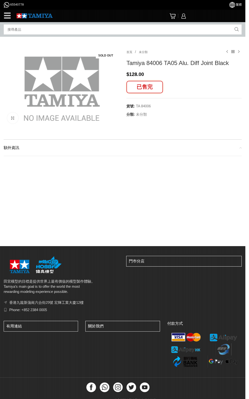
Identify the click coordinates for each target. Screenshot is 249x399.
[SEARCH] (236, 29)
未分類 (143, 52)
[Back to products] (233, 52)
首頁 (129, 52)
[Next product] (239, 52)
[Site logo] (34, 15)
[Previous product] (227, 52)
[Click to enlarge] (12, 116)
